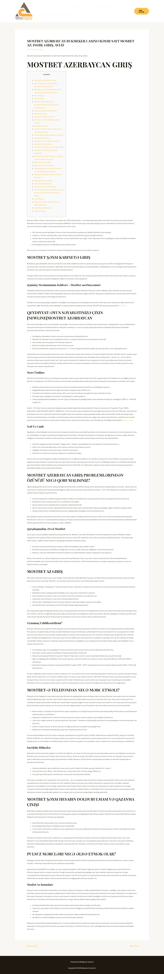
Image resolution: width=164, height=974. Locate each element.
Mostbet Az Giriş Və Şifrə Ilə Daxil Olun (48, 147)
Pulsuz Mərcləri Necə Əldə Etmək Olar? (49, 135)
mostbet (122, 305)
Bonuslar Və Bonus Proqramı (45, 187)
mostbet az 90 (33, 49)
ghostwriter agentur (46, 15)
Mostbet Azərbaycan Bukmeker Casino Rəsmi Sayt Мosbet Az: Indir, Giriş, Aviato (49, 193)
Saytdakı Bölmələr (41, 126)
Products (58, 7)
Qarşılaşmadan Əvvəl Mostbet (45, 111)
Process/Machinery (73, 7)
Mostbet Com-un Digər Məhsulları (47, 141)
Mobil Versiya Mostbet (42, 162)
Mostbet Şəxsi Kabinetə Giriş (45, 80)
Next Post (135, 946)
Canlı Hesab (38, 199)
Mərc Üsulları (39, 95)
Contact (87, 7)
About (49, 7)
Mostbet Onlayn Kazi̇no (43, 144)
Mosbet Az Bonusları (42, 138)
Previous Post (30, 946)
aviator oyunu (128, 420)
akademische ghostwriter (103, 7)
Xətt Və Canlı (39, 98)
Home (41, 7)
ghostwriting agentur (66, 15)
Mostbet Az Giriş (40, 114)
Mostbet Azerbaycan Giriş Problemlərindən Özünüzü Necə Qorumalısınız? (46, 104)
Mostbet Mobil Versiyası (43, 180)
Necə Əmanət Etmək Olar (44, 165)
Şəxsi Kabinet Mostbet (43, 183)
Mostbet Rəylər (40, 211)
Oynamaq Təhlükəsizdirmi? (44, 117)
